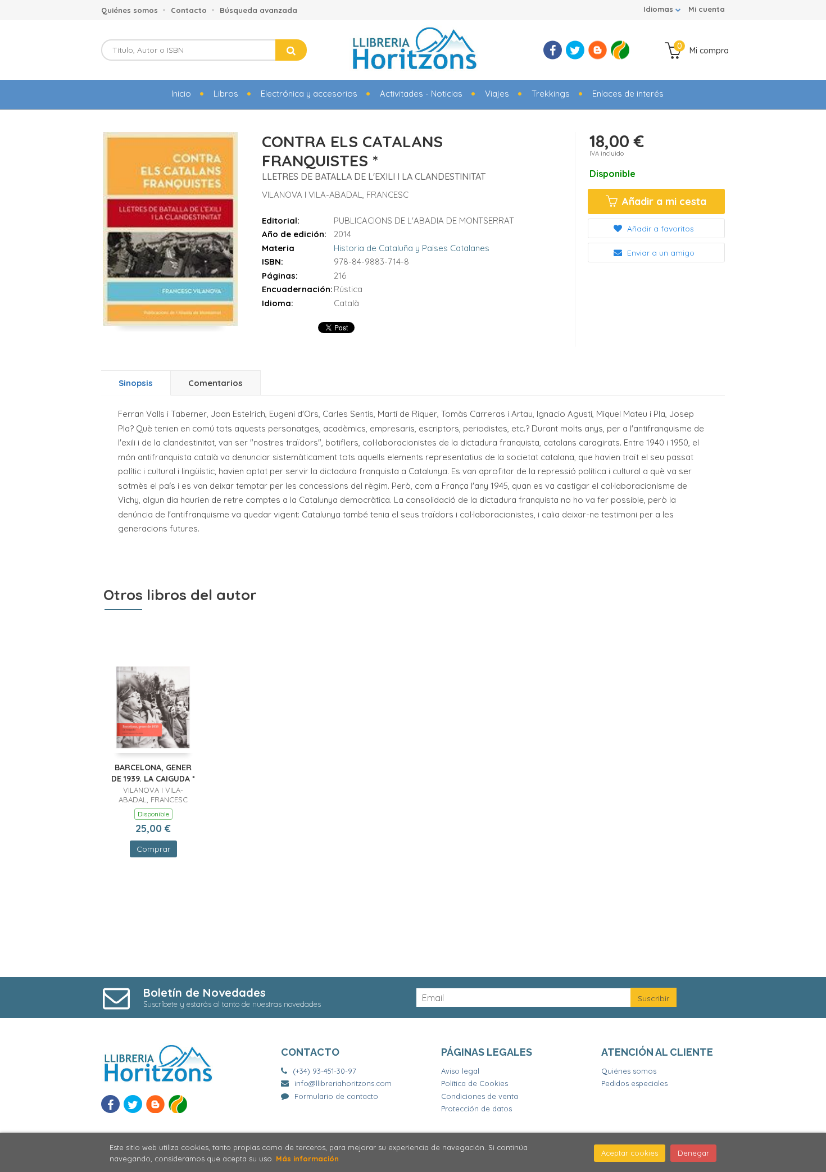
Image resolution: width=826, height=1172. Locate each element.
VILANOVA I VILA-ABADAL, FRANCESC (335, 194)
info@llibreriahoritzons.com (343, 1083)
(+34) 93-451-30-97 (324, 1070)
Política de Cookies (474, 1083)
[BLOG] (597, 50)
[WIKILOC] (620, 50)
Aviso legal (460, 1070)
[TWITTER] (575, 50)
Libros (226, 93)
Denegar (693, 1152)
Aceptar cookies (629, 1152)
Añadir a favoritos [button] (659, 229)
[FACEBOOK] (552, 50)
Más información (307, 1158)
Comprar (153, 849)
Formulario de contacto (336, 1096)
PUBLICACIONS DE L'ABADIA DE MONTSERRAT (424, 220)
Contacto (189, 10)
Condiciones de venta (479, 1096)
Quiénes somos (129, 10)
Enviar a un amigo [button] (660, 253)
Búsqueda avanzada (258, 10)
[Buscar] (291, 50)
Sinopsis (136, 383)
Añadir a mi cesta (662, 201)
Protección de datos (476, 1108)
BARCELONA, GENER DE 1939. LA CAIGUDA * (153, 773)
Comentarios (215, 383)
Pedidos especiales (634, 1083)
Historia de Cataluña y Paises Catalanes (411, 248)
